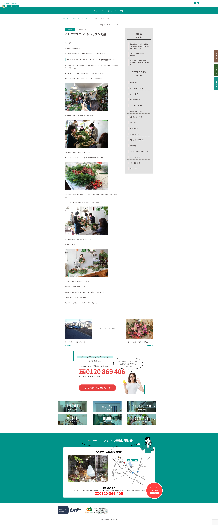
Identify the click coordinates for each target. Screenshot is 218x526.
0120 (105, 371)
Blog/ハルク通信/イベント (80, 18)
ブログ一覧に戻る (109, 328)
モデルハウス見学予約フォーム (97, 387)
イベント (70, 29)
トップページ (66, 18)
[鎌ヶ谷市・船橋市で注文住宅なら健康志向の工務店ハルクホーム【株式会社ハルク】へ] (9, 3)
